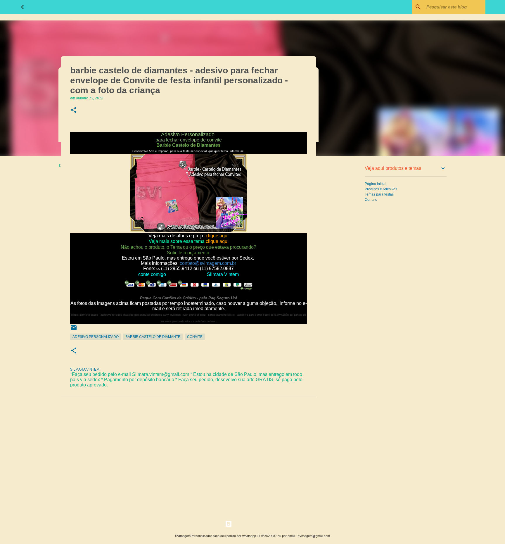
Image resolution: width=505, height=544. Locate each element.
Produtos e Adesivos (381, 189)
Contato (371, 200)
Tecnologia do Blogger (256, 523)
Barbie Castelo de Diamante (152, 337)
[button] (73, 110)
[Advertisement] (346, 252)
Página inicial (375, 184)
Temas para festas (379, 194)
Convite (195, 337)
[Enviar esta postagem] (73, 330)
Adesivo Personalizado (95, 337)
